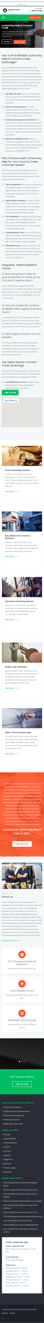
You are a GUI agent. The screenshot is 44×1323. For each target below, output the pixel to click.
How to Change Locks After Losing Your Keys (20, 1190)
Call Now (7, 42)
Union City (7, 1151)
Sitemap (12, 1313)
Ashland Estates (9, 1138)
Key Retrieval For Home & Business (16, 1111)
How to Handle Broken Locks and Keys (17, 1220)
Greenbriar (7, 1172)
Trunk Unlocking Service (12, 1107)
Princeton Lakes (9, 1168)
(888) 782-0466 (36, 11)
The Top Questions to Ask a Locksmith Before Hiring (22, 1216)
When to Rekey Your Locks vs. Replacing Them (20, 1225)
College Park (8, 1159)
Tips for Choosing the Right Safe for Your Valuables (22, 1201)
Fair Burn (6, 1147)
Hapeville (6, 1155)
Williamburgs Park (10, 1143)
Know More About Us (10, 940)
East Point (7, 1163)
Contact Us (21, 4)
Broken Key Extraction (11, 1119)
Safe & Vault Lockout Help (13, 1124)
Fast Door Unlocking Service (13, 1115)
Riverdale (6, 1134)
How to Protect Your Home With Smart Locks (20, 1212)
